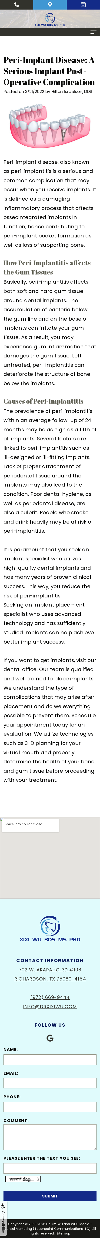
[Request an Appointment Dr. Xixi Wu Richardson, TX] (83, 5)
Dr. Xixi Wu (54, 1224)
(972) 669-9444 (50, 997)
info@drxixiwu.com (50, 1006)
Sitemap (63, 1233)
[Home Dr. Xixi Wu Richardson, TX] (50, 19)
